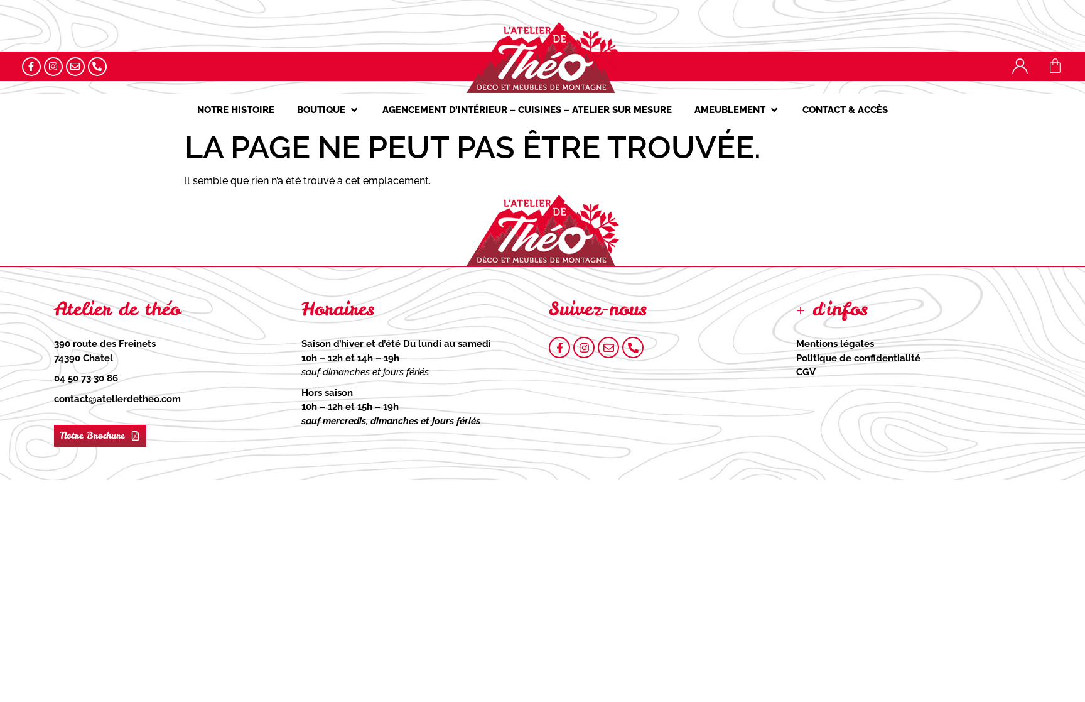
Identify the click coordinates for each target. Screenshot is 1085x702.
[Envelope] (75, 66)
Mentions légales (835, 343)
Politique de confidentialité (858, 358)
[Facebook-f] (31, 66)
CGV (806, 372)
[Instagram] (53, 66)
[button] (328, 110)
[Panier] (1055, 66)
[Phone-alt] (97, 66)
